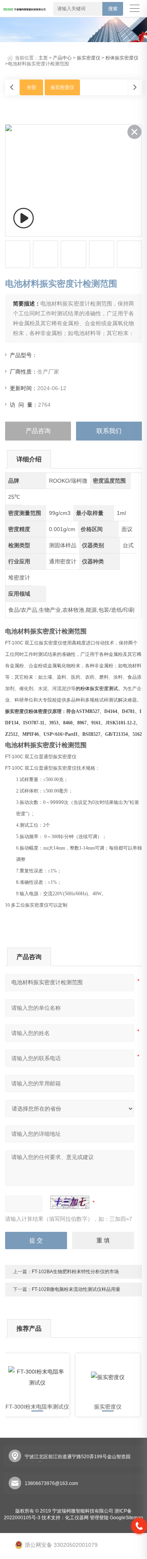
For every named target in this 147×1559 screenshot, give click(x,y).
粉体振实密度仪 (121, 58)
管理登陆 (99, 1517)
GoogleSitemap (126, 1517)
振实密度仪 (88, 58)
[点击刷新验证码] (69, 1202)
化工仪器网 (77, 1517)
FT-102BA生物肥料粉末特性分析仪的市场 (75, 1271)
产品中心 (62, 58)
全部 (31, 87)
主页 (43, 58)
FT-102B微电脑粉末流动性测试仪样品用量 (76, 1289)
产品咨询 (38, 431)
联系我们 (109, 431)
